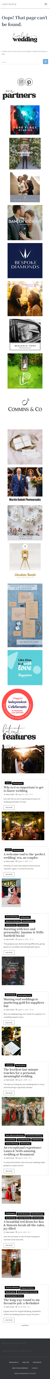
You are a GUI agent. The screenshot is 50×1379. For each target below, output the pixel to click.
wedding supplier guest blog (27, 1292)
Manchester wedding (13, 921)
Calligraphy (9, 1065)
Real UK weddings (28, 921)
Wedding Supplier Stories (14, 1296)
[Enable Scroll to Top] (45, 1374)
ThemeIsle (32, 1373)
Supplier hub (37, 1362)
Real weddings (11, 925)
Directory (25, 1362)
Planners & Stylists (27, 1288)
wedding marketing (24, 995)
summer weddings (12, 1144)
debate (8, 850)
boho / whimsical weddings (15, 1135)
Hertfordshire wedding (34, 1136)
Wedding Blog (13, 1362)
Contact (35, 1368)
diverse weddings (12, 917)
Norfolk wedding (23, 1214)
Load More (25, 1325)
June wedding (10, 1140)
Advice (8, 783)
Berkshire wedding (12, 1287)
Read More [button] (9, 807)
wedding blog (17, 783)
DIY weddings (25, 917)
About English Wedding (20, 1368)
